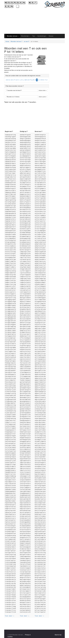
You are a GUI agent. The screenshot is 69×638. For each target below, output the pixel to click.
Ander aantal (42, 97)
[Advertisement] (34, 21)
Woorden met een (12, 36)
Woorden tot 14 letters (13, 97)
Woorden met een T (16, 41)
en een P (26, 41)
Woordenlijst (25, 36)
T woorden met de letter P (14, 90)
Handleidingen (41, 36)
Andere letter (42, 90)
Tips (33, 36)
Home (7, 41)
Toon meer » (9, 616)
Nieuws (51, 36)
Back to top (58, 635)
